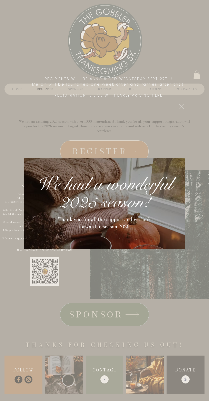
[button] (181, 106)
